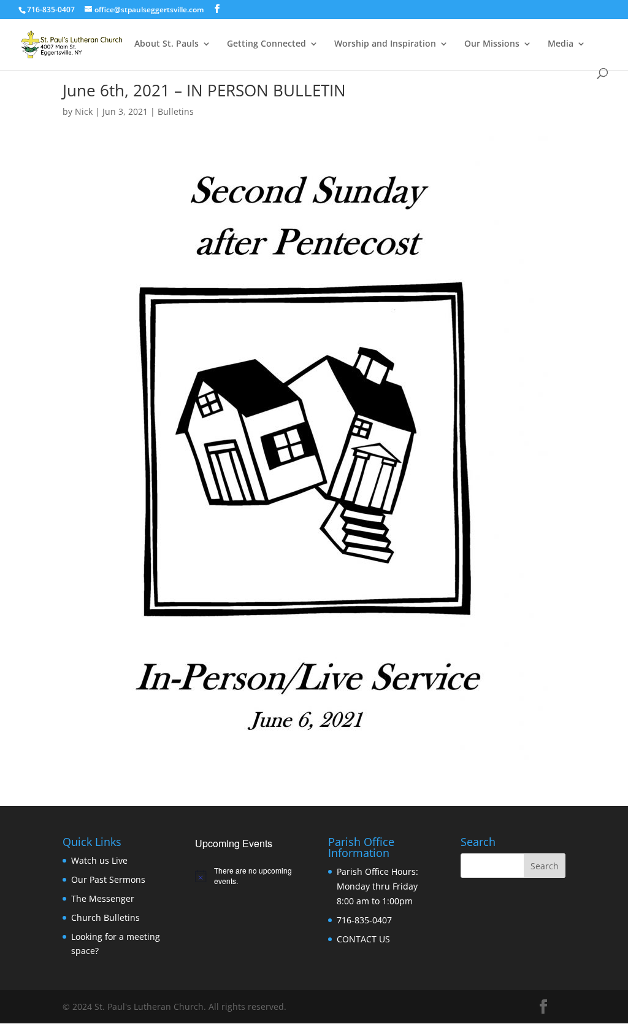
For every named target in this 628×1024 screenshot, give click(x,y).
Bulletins (176, 111)
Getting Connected (266, 44)
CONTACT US (363, 939)
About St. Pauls (166, 44)
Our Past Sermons (108, 879)
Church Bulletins (105, 917)
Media (560, 44)
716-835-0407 (364, 920)
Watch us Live (99, 860)
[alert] (247, 876)
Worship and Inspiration (385, 44)
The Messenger (102, 898)
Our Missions (491, 44)
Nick (84, 111)
